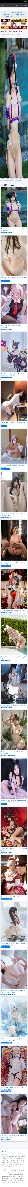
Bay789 (19, 1171)
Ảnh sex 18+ (24, 1)
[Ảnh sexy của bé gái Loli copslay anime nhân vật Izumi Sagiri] (14, 446)
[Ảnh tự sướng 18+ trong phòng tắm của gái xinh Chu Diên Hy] (14, 540)
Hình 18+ (4, 1154)
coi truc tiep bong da (7, 1178)
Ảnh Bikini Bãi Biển (6, 660)
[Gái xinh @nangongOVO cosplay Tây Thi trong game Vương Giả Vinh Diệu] (14, 1017)
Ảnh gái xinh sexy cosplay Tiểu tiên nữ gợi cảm (13, 705)
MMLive (12, 1172)
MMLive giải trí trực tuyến (8, 1174)
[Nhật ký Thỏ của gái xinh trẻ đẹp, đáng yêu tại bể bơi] (14, 635)
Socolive (21, 1169)
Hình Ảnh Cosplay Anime (15, 12)
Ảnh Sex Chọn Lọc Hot (6, 517)
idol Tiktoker (4, 426)
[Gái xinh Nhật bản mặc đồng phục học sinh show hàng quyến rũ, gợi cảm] (14, 922)
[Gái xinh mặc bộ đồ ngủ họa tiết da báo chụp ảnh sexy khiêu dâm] (14, 492)
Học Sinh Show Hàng (6, 281)
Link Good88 (10, 1169)
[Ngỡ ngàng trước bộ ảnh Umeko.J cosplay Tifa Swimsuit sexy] (14, 207)
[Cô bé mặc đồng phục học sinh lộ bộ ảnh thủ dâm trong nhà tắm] (14, 256)
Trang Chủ (20, 5)
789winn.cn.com (11, 1182)
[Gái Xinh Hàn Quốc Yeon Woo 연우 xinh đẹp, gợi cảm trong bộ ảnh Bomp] (14, 1114)
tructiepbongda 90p (17, 1178)
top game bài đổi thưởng (16, 1176)
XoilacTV (4, 1180)
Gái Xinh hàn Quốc (5, 1139)
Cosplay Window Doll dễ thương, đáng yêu (12, 897)
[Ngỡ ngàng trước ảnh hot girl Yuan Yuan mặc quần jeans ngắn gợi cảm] (14, 401)
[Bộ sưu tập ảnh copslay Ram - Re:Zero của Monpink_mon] (14, 304)
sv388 (12, 1171)
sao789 (24, 1176)
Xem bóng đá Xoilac (12, 1180)
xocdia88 (7, 1172)
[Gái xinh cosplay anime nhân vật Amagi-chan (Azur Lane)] (14, 827)
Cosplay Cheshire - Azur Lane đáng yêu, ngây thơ (13, 610)
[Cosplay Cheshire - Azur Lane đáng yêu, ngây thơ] (14, 589)
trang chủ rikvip (18, 1172)
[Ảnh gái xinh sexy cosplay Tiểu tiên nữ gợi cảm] (14, 684)
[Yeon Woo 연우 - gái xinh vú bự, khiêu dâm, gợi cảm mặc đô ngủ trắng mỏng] (14, 969)
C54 (15, 1171)
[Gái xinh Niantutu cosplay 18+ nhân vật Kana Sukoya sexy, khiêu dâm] (14, 1066)
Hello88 (4, 1176)
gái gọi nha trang (19, 1174)
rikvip (3, 1172)
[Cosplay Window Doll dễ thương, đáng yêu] (14, 875)
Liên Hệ (5, 1151)
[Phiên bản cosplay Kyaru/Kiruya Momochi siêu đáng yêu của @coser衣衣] (14, 352)
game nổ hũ (18, 1182)
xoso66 (8, 1176)
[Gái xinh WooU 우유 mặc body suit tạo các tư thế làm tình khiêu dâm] (14, 778)
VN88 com (16, 1169)
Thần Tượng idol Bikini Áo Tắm (8, 755)
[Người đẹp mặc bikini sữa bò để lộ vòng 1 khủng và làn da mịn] (14, 730)
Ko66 (22, 1171)
